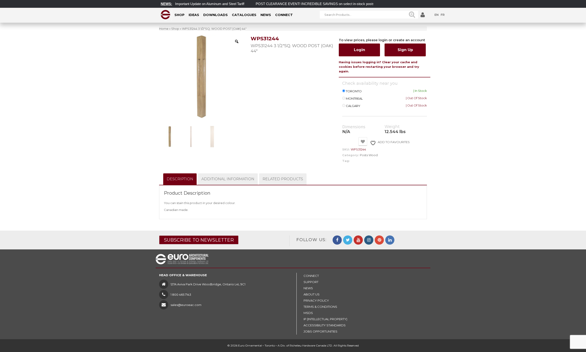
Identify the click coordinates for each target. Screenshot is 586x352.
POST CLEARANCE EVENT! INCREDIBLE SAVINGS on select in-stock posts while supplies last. (322, 4)
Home (163, 28)
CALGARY (353, 106)
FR (443, 14)
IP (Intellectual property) (325, 319)
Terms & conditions (320, 306)
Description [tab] (180, 179)
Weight (392, 126)
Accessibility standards (325, 325)
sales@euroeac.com (186, 305)
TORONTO (354, 91)
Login (359, 50)
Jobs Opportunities (320, 331)
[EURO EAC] (165, 14)
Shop (175, 28)
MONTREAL (354, 98)
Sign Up (405, 50)
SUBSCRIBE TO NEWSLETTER (199, 240)
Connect (311, 276)
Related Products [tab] (283, 179)
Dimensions (353, 126)
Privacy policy (316, 300)
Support (311, 282)
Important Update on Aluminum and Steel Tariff (203, 4)
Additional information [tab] (227, 179)
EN (436, 14)
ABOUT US (312, 294)
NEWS (308, 288)
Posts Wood (369, 155)
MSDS (308, 313)
